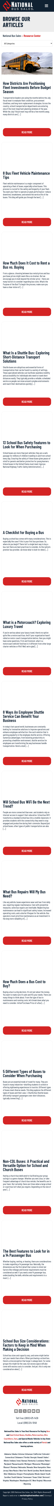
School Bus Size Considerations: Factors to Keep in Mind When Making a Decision (26, 1345)
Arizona (21, 1454)
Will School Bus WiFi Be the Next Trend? (26, 803)
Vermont (46, 1477)
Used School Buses (17, 1435)
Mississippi (45, 1464)
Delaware (19, 1457)
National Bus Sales (12, 35)
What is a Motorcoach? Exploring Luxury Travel (27, 624)
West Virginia (37, 1480)
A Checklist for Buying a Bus (23, 532)
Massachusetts (17, 1464)
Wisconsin (47, 1480)
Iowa (18, 1460)
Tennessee (27, 1477)
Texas (35, 1477)
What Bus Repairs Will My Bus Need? (24, 893)
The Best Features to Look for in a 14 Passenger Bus (26, 1253)
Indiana (13, 1460)
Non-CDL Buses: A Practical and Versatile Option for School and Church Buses (26, 1165)
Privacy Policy (27, 1499)
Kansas (24, 1460)
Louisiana (40, 1460)
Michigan (28, 1464)
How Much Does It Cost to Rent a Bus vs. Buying (26, 264)
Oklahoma (12, 1473)
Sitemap (47, 1495)
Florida (26, 1457)
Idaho (46, 1457)
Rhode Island (40, 1473)
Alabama (7, 1454)
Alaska (14, 1454)
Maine (47, 1460)
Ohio (5, 1473)
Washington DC (25, 1480)
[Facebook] (16, 1411)
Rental (44, 1442)
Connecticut (9, 1457)
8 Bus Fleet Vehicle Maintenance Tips (26, 175)
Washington (14, 1480)
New (48, 1431)
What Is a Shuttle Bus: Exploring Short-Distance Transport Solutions (26, 356)
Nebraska (22, 1467)
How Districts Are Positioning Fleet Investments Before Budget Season (27, 87)
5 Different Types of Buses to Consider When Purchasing (24, 1073)
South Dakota (17, 1477)
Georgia (33, 1457)
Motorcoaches (37, 1435)
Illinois (6, 1460)
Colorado (45, 1454)
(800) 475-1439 (31, 1418)
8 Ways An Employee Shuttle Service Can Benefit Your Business (23, 716)
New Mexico (13, 1470)
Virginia (6, 1480)
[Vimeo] (38, 1411)
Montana (14, 1467)
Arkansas (29, 1454)
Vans (16, 1438)
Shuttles (28, 1435)
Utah (40, 1477)
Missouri (6, 1467)
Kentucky (31, 1460)
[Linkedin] (29, 1411)
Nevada (30, 1467)
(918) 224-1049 (30, 1422)
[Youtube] (33, 1411)
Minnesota (36, 1464)
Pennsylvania (29, 1473)
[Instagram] (20, 1411)
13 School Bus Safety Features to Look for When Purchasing (26, 444)
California (37, 1454)
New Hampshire (40, 1467)
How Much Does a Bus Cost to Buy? (24, 983)
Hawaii (40, 1457)
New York (23, 1470)
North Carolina (33, 1470)
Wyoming (27, 1483)
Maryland (7, 1464)
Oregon (20, 1473)
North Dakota (45, 1470)
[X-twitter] (25, 1411)
